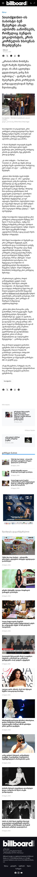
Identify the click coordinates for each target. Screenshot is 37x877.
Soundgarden (7, 381)
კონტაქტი (6, 849)
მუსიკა (4, 12)
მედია (29, 866)
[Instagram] (18, 873)
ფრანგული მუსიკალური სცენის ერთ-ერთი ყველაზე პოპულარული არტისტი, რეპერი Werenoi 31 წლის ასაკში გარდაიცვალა (22, 415)
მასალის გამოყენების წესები (12, 851)
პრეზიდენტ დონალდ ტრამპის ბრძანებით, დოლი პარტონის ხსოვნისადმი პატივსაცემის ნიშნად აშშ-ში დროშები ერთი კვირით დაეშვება (18, 723)
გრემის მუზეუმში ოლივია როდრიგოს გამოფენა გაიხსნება (22, 471)
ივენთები (22, 866)
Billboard (5, 50)
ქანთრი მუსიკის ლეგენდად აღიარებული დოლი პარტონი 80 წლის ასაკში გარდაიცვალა (17, 790)
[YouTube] (21, 873)
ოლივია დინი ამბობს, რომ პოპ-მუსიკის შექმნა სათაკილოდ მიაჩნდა (17, 690)
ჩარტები (18, 869)
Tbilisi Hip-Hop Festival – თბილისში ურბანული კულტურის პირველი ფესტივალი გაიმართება (21, 460)
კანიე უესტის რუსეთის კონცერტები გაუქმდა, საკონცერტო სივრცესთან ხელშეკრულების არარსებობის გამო (16, 757)
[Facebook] (15, 873)
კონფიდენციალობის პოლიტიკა (13, 853)
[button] (3, 3)
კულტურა (13, 866)
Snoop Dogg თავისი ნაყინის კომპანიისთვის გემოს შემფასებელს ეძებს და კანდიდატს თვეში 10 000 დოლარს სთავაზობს (23, 483)
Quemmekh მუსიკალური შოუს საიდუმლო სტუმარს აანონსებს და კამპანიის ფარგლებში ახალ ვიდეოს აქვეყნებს (17, 658)
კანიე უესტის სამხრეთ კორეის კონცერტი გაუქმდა (12, 438)
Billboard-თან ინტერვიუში (19, 293)
